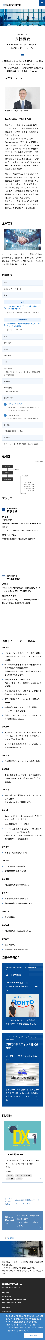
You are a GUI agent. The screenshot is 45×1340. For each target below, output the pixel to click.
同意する (33, 1335)
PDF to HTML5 (14, 404)
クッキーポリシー (16, 1325)
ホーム (4, 1238)
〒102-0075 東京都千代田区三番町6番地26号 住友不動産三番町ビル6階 (14, 1299)
